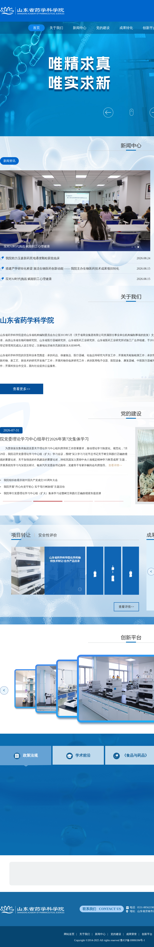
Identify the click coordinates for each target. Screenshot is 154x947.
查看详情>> (86, 459)
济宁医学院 (45, 879)
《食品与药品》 (135, 755)
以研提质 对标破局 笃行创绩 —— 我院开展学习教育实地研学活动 (42, 487)
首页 (36, 28)
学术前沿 (83, 755)
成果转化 (126, 28)
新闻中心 (79, 28)
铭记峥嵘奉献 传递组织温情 (20, 474)
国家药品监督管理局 (29, 873)
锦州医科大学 (64, 879)
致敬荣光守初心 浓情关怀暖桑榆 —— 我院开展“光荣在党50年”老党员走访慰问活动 (52, 481)
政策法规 (30, 755)
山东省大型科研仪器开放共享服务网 (96, 873)
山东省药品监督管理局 (58, 873)
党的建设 (103, 28)
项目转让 (21, 535)
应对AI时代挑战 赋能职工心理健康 (29, 278)
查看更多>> (21, 389)
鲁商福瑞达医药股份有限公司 (48, 866)
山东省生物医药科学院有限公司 (128, 866)
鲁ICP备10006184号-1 (132, 940)
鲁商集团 (22, 866)
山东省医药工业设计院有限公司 (87, 866)
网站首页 (69, 934)
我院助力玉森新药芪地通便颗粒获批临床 (31, 246)
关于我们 (56, 28)
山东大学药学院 (26, 879)
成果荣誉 (131, 934)
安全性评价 (47, 535)
